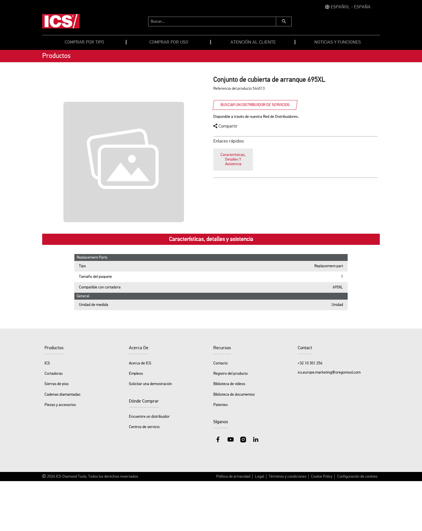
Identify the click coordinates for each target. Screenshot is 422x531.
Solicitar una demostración (150, 384)
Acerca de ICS (140, 363)
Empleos (136, 374)
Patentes (220, 405)
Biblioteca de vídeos (229, 384)
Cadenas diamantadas (62, 395)
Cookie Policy (321, 477)
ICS (47, 363)
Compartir (227, 126)
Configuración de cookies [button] (357, 477)
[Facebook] (217, 439)
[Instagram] (243, 439)
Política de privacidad (233, 477)
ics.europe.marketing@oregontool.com (329, 372)
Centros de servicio (144, 427)
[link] (348, 7)
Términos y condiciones (287, 477)
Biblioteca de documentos (234, 395)
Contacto (220, 363)
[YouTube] (230, 439)
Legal (259, 477)
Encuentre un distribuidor (149, 417)
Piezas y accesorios (60, 405)
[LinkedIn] (255, 439)
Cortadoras (53, 374)
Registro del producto (230, 374)
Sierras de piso (56, 384)
